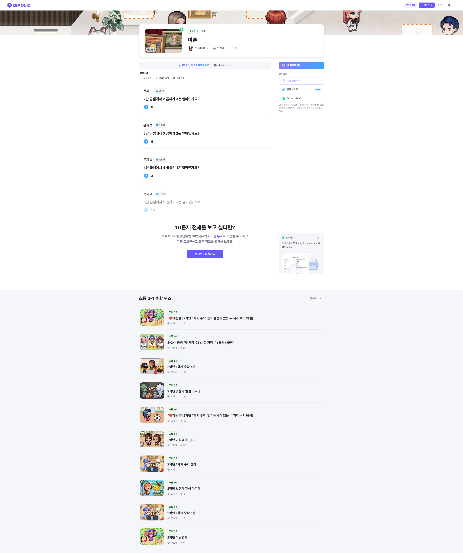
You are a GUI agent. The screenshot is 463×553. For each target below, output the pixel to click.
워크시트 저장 (294, 98)
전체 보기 (314, 298)
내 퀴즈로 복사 (294, 65)
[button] (301, 253)
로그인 (440, 5)
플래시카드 (303, 89)
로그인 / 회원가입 (205, 254)
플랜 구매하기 (220, 65)
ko (452, 5)
